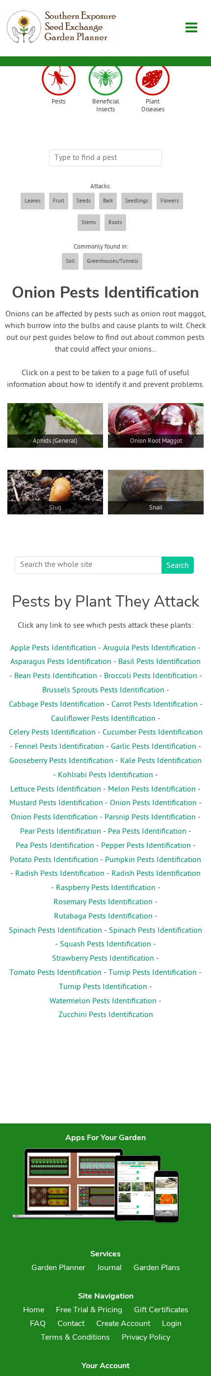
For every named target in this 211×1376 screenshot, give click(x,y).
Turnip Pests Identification (152, 973)
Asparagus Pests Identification (60, 662)
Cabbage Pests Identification (57, 705)
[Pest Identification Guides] (58, 80)
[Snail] (156, 525)
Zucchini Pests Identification (105, 1015)
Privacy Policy (146, 1337)
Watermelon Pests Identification (103, 1001)
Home (33, 1309)
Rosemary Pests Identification (103, 902)
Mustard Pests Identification (56, 803)
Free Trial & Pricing (89, 1309)
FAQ (38, 1323)
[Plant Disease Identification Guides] (152, 80)
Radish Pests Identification (60, 874)
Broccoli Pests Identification (150, 676)
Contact (70, 1323)
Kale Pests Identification (161, 761)
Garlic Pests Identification (153, 747)
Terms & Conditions (75, 1337)
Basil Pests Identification (159, 662)
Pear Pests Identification (60, 832)
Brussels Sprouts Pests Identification (103, 690)
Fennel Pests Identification (59, 747)
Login (172, 1323)
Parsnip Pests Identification (150, 817)
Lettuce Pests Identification (55, 789)
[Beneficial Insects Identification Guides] (105, 80)
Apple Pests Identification (53, 648)
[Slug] (55, 525)
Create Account (123, 1323)
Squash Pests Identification (105, 944)
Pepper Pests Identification (146, 846)
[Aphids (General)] (55, 458)
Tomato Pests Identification (55, 973)
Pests (58, 102)
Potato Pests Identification (54, 860)
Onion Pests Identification (153, 803)
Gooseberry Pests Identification (61, 761)
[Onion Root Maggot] (156, 458)
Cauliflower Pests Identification (103, 719)
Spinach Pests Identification (55, 931)
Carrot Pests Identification (154, 705)
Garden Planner (58, 1267)
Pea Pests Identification (147, 832)
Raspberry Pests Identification (106, 888)
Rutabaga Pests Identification (103, 916)
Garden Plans (156, 1267)
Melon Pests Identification (152, 789)
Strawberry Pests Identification (103, 959)
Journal (109, 1267)
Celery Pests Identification (52, 733)
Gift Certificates (161, 1309)
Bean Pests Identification (55, 676)
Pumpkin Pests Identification (153, 860)
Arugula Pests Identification (149, 648)
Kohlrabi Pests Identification (105, 775)
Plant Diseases (152, 106)
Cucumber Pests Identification (153, 733)
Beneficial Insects (105, 106)
